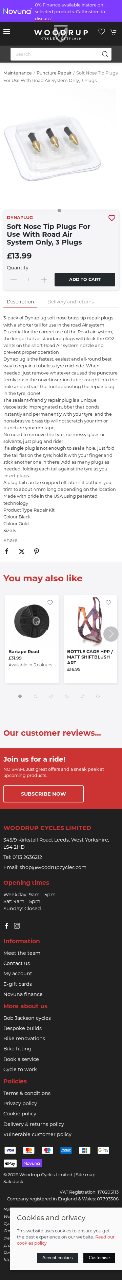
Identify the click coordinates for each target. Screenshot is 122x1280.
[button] (6, 32)
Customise (99, 1257)
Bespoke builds (22, 1028)
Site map (86, 1174)
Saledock (13, 1181)
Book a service (21, 1059)
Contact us (16, 963)
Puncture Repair (54, 73)
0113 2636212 (27, 857)
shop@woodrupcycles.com (53, 867)
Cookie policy (19, 1114)
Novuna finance (23, 994)
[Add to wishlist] (50, 602)
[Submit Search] (105, 54)
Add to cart (85, 279)
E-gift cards (17, 984)
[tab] (20, 696)
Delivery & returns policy (33, 1124)
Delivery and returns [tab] (70, 301)
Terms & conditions (26, 1093)
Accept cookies (57, 1257)
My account (17, 973)
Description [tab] (20, 301)
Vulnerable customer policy (37, 1134)
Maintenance (17, 73)
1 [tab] (61, 212)
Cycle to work (20, 1069)
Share (10, 540)
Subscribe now (43, 794)
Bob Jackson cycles (27, 1018)
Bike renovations (24, 1038)
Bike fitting (17, 1049)
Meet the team (21, 953)
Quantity (17, 268)
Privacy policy (20, 1103)
